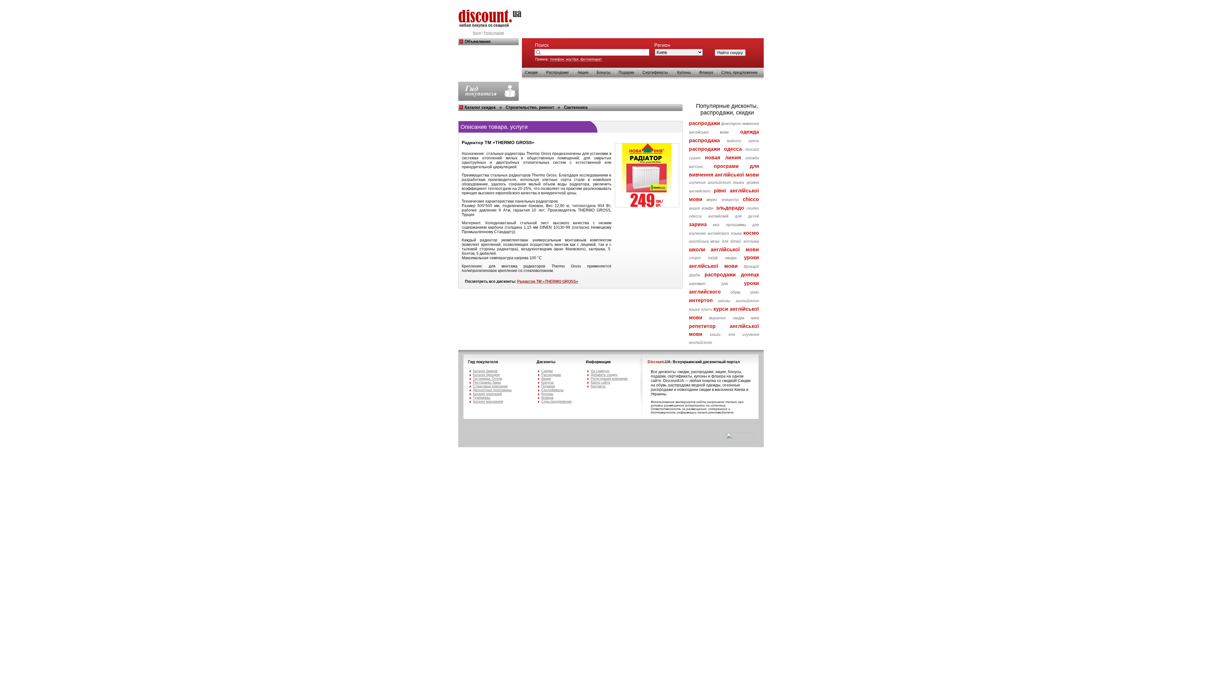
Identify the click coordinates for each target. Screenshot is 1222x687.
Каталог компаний (487, 394)
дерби (694, 275)
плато (706, 309)
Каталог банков (485, 371)
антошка (751, 241)
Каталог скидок (480, 107)
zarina (753, 141)
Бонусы (603, 72)
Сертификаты (655, 72)
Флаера (706, 72)
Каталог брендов (486, 375)
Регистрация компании (609, 378)
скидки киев (746, 318)
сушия (694, 158)
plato (754, 292)
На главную (600, 371)
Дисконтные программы (492, 390)
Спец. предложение (739, 72)
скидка (731, 258)
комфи (707, 208)
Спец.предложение (556, 401)
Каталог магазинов (488, 401)
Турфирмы (481, 397)
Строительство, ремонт (530, 107)
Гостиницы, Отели (487, 378)
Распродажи (557, 72)
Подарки (626, 72)
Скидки (531, 72)
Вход (477, 33)
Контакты (598, 386)
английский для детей (733, 216)
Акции (583, 72)
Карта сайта (600, 382)
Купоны (684, 72)
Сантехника (575, 107)
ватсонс (696, 166)
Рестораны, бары (487, 382)
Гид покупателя (483, 362)
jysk (724, 283)
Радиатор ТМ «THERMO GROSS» (547, 281)
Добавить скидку (604, 375)
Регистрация (494, 33)
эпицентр (730, 200)
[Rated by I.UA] (740, 441)
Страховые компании (490, 386)
